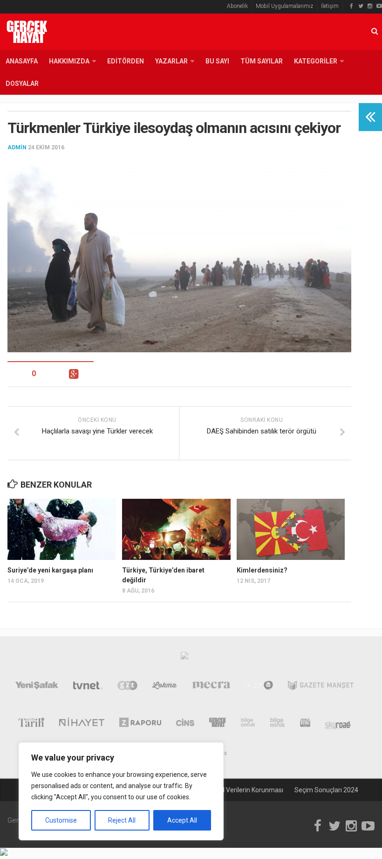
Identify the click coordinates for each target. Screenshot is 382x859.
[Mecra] (211, 687)
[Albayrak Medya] (184, 657)
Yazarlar (171, 61)
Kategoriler (315, 61)
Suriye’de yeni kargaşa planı (50, 570)
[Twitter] (360, 6)
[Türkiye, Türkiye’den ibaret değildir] (176, 529)
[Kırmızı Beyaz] (305, 724)
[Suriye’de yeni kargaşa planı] (61, 529)
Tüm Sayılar (261, 61)
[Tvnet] (88, 687)
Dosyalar (22, 83)
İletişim (330, 6)
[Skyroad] (338, 724)
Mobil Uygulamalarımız (284, 6)
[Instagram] (370, 6)
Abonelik (237, 6)
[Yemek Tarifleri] (164, 687)
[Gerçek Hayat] (217, 724)
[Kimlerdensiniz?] (291, 529)
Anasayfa (22, 61)
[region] (121, 791)
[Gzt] (127, 687)
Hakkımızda (69, 61)
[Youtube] (379, 6)
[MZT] (259, 687)
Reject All (122, 820)
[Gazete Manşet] (321, 687)
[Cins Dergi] (185, 724)
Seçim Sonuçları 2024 (326, 790)
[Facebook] (351, 6)
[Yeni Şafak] (36, 687)
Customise (61, 820)
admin (17, 147)
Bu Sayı (217, 61)
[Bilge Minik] (277, 724)
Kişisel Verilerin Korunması (244, 790)
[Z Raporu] (140, 724)
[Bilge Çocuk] (248, 724)
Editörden (125, 61)
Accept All (182, 820)
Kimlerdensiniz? (262, 570)
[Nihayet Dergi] (81, 724)
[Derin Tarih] (31, 724)
